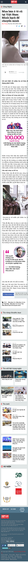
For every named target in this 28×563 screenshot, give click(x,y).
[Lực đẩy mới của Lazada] (7, 352)
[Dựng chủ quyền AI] (7, 326)
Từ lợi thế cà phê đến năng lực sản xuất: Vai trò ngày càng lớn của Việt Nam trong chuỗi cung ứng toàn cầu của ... (19, 426)
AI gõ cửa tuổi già (18, 332)
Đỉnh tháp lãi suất (7, 379)
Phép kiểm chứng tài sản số (20, 380)
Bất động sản (18, 556)
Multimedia (13, 559)
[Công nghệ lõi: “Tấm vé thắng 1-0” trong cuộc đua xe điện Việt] (7, 319)
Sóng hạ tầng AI (17, 358)
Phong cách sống (5, 557)
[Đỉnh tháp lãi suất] (7, 374)
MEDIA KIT (6, 509)
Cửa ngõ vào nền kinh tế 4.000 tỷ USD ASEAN (19, 449)
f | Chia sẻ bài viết (9, 294)
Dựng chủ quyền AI (18, 325)
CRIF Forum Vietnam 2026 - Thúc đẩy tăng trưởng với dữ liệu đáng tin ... (19, 441)
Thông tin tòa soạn (22, 510)
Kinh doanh (4, 554)
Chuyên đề (4, 556)
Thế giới (14, 557)
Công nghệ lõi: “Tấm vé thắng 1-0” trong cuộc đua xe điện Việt (19, 320)
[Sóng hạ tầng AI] (7, 359)
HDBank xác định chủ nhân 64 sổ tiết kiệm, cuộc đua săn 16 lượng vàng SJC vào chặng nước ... (19, 458)
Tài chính (10, 556)
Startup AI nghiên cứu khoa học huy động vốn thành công (19, 346)
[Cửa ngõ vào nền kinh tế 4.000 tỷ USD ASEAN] (7, 448)
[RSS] (22, 26)
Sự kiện (7, 466)
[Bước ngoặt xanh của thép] (7, 390)
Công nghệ (12, 554)
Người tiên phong (21, 554)
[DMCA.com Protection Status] (7, 548)
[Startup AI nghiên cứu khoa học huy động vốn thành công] (7, 345)
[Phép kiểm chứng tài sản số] (20, 374)
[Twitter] (19, 26)
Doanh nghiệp (5, 559)
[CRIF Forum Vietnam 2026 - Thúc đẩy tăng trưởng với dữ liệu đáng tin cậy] (7, 439)
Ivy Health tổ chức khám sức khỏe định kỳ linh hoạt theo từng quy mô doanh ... (20, 398)
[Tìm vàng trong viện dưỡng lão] (7, 416)
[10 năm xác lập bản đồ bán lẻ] (7, 410)
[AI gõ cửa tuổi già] (7, 332)
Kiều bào (19, 557)
